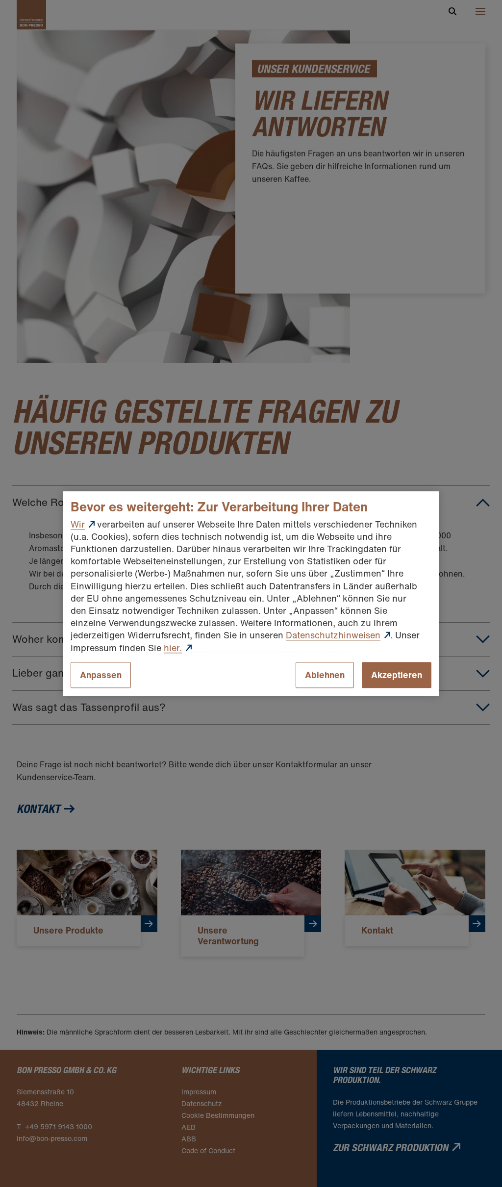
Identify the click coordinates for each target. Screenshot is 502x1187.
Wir (78, 524)
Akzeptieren (396, 674)
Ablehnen (325, 674)
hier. (173, 647)
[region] (251, 593)
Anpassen (101, 674)
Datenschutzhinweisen (333, 635)
